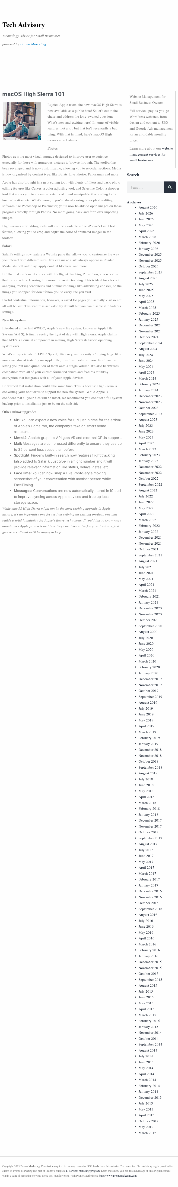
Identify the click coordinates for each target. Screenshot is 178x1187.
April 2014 (146, 1073)
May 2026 (146, 225)
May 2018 (146, 790)
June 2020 (146, 643)
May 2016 (146, 932)
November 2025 (150, 260)
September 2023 (150, 413)
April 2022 (146, 513)
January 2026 (148, 248)
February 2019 (149, 737)
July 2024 (146, 354)
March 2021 (147, 590)
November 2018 (150, 755)
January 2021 (148, 602)
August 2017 (148, 843)
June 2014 (146, 1062)
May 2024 (146, 366)
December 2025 (150, 254)
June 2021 (146, 572)
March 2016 (147, 944)
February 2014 (149, 1085)
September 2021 (150, 555)
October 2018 (149, 761)
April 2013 (146, 1115)
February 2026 (149, 242)
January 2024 (148, 390)
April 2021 (146, 584)
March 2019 (147, 732)
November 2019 (150, 684)
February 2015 (149, 1020)
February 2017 (149, 879)
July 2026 (146, 213)
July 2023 (146, 425)
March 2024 (147, 378)
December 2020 (150, 608)
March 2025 (147, 307)
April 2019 (146, 726)
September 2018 (150, 767)
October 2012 (149, 1121)
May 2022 (146, 508)
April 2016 (146, 938)
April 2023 (146, 443)
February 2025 (149, 313)
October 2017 (149, 832)
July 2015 (146, 991)
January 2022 (148, 531)
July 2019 (146, 708)
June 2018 (146, 784)
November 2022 (150, 472)
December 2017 (150, 820)
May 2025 (146, 295)
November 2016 (150, 897)
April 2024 (146, 372)
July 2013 (146, 1103)
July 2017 (146, 849)
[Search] (170, 187)
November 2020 (150, 614)
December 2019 (150, 678)
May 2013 (146, 1109)
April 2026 (146, 230)
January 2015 (148, 1026)
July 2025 (146, 284)
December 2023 (150, 395)
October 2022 (149, 478)
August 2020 (148, 631)
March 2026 (147, 236)
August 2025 (148, 278)
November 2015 (150, 967)
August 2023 (148, 419)
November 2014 (150, 1032)
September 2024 (150, 342)
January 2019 (148, 743)
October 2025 (149, 266)
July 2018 (146, 779)
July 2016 (146, 920)
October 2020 (149, 619)
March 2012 (147, 1132)
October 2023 (149, 407)
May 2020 (146, 649)
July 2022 (146, 496)
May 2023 (146, 437)
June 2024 (146, 360)
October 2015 (149, 973)
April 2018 (146, 796)
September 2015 (150, 979)
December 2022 (150, 466)
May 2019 (146, 720)
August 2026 (148, 207)
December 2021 (150, 537)
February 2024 (149, 384)
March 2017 (147, 873)
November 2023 (150, 401)
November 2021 (150, 543)
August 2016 (148, 914)
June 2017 (146, 855)
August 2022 (148, 490)
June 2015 (146, 997)
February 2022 (149, 525)
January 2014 (148, 1091)
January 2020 (148, 673)
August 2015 (148, 985)
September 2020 (150, 625)
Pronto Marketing (33, 44)
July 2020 (146, 637)
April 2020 (146, 655)
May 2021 (146, 578)
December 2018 (150, 749)
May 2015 (146, 1003)
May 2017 (146, 861)
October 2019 (149, 690)
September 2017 (150, 838)
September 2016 (150, 908)
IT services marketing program (83, 1170)
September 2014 (150, 1044)
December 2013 (150, 1097)
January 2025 (148, 319)
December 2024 (150, 325)
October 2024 (149, 336)
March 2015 (147, 1014)
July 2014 (146, 1056)
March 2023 (147, 449)
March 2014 (147, 1079)
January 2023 (148, 460)
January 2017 (148, 885)
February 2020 (149, 667)
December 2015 (150, 961)
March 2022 (147, 519)
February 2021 (149, 596)
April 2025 (146, 301)
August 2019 (148, 702)
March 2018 (147, 802)
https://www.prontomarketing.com (118, 1175)
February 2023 (149, 454)
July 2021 (146, 566)
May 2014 (146, 1067)
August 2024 (148, 348)
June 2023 (146, 431)
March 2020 (147, 661)
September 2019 (150, 696)
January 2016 (148, 956)
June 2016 (146, 926)
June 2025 (146, 289)
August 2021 (148, 560)
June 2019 (146, 714)
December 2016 (150, 891)
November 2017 (150, 826)
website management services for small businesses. (151, 154)
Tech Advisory (23, 24)
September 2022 (150, 484)
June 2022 (146, 502)
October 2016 (149, 902)
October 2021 (149, 549)
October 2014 (149, 1038)
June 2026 (146, 219)
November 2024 (150, 331)
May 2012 (146, 1126)
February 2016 (149, 950)
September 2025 (150, 272)
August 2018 (148, 773)
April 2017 (146, 867)
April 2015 (146, 1008)
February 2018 (149, 808)
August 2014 (148, 1050)
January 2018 (148, 814)
